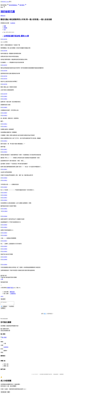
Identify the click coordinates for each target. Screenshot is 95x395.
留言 (12, 287)
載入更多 (3, 299)
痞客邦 (9, 287)
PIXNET (36, 374)
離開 (9, 392)
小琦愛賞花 (13, 293)
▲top (2, 296)
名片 (5, 29)
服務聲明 (62, 374)
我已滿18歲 (3, 392)
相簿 (5, 26)
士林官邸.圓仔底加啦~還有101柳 (16, 36)
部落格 (5, 27)
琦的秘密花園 (8, 11)
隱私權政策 (55, 374)
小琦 (2, 279)
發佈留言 (3, 308)
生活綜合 (12, 23)
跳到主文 (3, 15)
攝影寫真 (12, 291)
